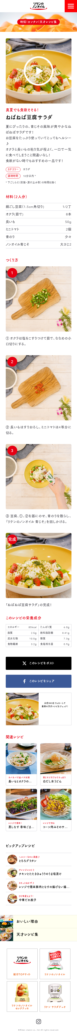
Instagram (54, 713)
